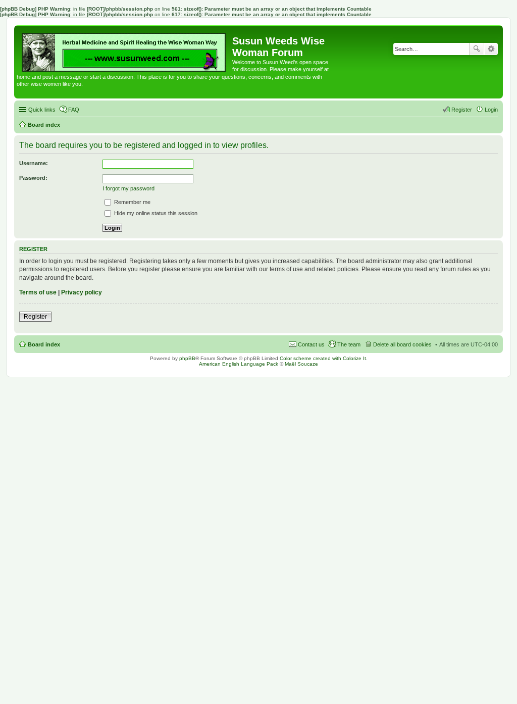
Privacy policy (81, 292)
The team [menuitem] (348, 344)
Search (476, 49)
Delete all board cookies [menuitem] (402, 344)
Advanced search (491, 49)
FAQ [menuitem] (73, 110)
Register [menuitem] (461, 110)
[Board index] (124, 50)
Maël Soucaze (301, 364)
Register (35, 316)
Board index (44, 344)
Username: (33, 163)
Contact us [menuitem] (311, 344)
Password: (33, 178)
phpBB (187, 358)
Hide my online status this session (155, 213)
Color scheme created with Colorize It (323, 358)
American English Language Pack (238, 364)
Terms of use (38, 292)
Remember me (131, 202)
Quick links (42, 110)
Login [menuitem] (491, 110)
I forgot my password (128, 188)
